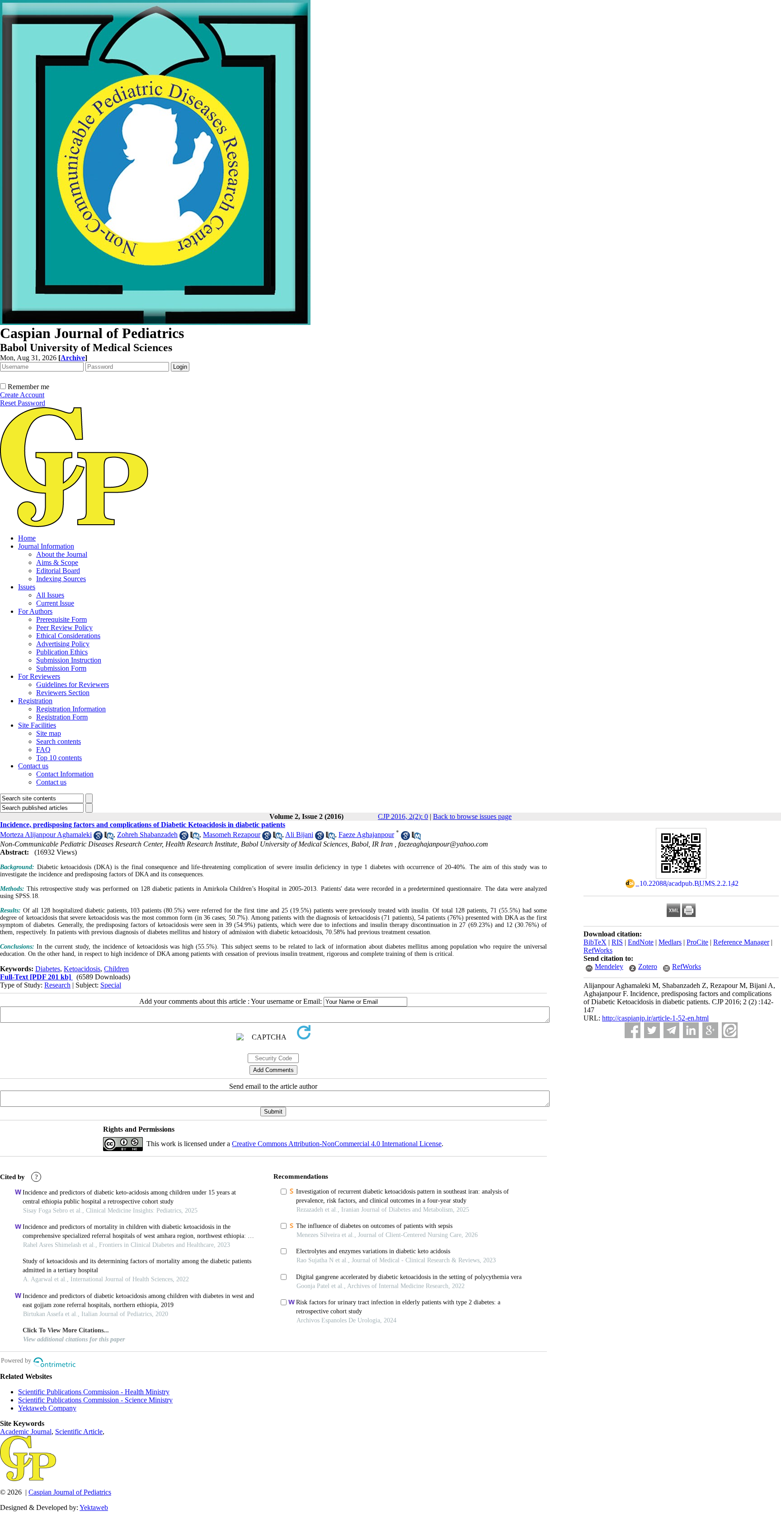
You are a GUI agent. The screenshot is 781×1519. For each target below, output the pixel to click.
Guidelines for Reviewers (72, 684)
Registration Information (71, 709)
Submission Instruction (68, 660)
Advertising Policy (62, 644)
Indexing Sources (61, 579)
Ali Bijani (299, 834)
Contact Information (65, 774)
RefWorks (597, 950)
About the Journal (61, 554)
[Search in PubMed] (108, 838)
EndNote (641, 942)
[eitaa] (730, 1030)
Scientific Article (79, 1431)
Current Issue (55, 603)
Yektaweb (94, 1507)
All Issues (50, 595)
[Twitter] (652, 1030)
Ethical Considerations (68, 636)
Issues (26, 587)
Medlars (670, 942)
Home (27, 538)
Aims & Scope (57, 562)
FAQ (43, 749)
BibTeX (595, 942)
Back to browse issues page (472, 816)
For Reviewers (39, 676)
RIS (617, 942)
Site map (48, 733)
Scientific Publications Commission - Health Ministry (93, 1392)
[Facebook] (632, 1030)
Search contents (58, 741)
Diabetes (47, 969)
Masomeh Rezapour (231, 834)
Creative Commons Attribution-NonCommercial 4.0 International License (337, 1143)
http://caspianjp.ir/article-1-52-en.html (655, 1018)
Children (116, 969)
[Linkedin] (691, 1030)
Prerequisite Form (61, 619)
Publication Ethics (62, 652)
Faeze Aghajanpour (366, 834)
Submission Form (61, 668)
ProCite (697, 942)
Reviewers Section (62, 692)
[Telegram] (671, 1030)
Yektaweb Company (47, 1408)
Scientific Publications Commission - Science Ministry (95, 1400)
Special (110, 985)
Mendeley (609, 966)
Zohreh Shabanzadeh (147, 834)
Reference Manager (741, 942)
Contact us (33, 766)
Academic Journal (26, 1431)
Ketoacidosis (82, 969)
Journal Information (46, 546)
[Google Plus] (710, 1030)
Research (57, 985)
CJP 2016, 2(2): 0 (403, 816)
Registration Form (62, 717)
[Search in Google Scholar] (98, 838)
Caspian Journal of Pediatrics (69, 1492)
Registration (35, 701)
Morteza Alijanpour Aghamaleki (46, 834)
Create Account (22, 395)
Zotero (647, 966)
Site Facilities (37, 725)
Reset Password (22, 403)
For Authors (35, 611)
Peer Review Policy (64, 627)
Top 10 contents (59, 758)
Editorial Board (58, 570)
